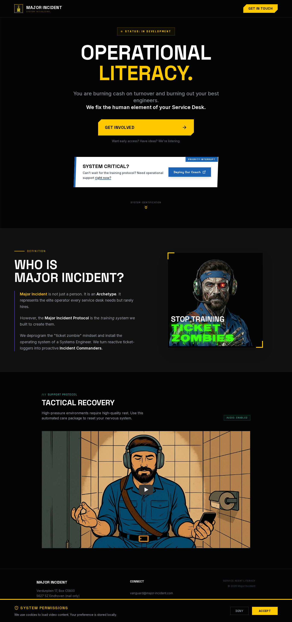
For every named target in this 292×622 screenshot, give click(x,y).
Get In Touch (260, 8)
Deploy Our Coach (187, 172)
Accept (265, 611)
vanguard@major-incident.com (151, 593)
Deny (239, 611)
